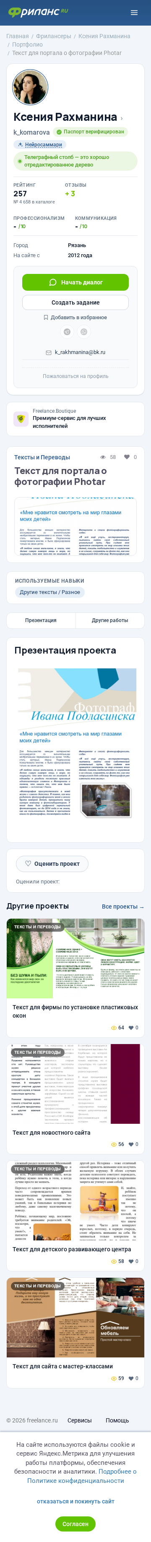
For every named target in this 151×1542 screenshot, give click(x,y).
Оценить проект (52, 863)
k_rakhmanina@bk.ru (80, 352)
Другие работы (110, 620)
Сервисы (80, 1420)
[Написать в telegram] (67, 332)
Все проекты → (123, 906)
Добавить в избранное (78, 317)
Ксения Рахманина (65, 117)
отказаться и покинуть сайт (76, 1501)
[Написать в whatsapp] (84, 332)
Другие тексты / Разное (50, 592)
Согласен (75, 1524)
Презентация (41, 620)
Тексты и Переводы (42, 457)
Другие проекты (37, 906)
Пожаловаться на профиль (76, 376)
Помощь (117, 1420)
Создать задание (76, 302)
